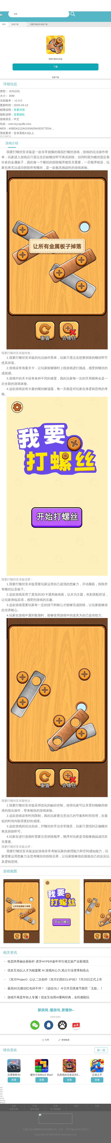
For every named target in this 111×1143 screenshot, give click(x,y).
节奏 (9, 136)
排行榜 (2, 1098)
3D (4, 136)
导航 (97, 1106)
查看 (13, 1079)
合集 (1, 1096)
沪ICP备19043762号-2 (77, 1129)
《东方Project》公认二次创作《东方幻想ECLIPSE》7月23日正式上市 (55, 979)
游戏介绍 (11, 143)
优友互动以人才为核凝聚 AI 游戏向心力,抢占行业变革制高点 (48, 970)
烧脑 (6, 136)
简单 (1, 136)
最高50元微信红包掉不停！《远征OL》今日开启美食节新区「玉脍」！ (55, 988)
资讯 (1, 1094)
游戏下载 (15, 24)
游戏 (1, 1089)
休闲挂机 (14, 91)
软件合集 (2, 1100)
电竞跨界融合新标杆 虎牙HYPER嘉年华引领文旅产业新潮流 (48, 961)
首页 (4, 24)
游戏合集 (14, 1109)
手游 (35, 1106)
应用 (1, 1092)
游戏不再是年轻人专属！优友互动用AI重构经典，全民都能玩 (48, 997)
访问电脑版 (55, 1109)
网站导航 (2, 1102)
